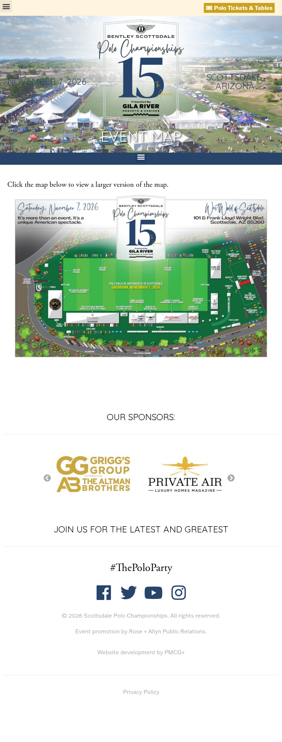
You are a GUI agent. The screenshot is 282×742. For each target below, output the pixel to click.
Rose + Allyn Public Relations (167, 631)
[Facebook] (103, 592)
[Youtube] (153, 592)
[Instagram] (178, 592)
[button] (6, 6)
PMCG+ (174, 652)
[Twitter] (128, 592)
